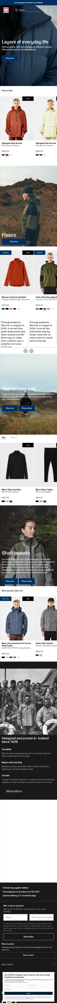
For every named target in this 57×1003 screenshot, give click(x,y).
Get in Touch (7, 964)
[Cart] (45, 10)
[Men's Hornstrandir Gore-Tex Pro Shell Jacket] (17, 618)
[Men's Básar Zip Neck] (17, 465)
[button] (14, 334)
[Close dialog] (52, 974)
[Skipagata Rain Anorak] (17, 118)
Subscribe (29, 936)
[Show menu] (52, 10)
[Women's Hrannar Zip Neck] (17, 272)
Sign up (28, 993)
